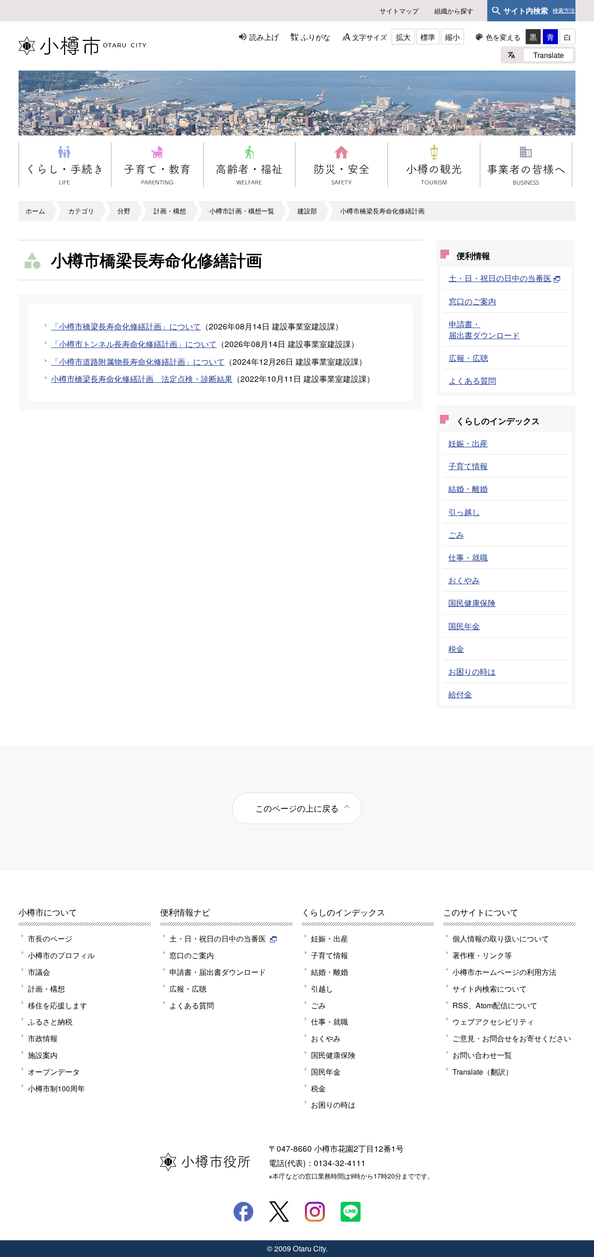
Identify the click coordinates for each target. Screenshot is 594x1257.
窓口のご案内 (472, 301)
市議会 (39, 971)
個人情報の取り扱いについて (500, 938)
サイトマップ (399, 10)
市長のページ (50, 938)
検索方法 (564, 10)
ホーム (35, 210)
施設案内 (43, 1054)
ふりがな (315, 36)
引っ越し (464, 511)
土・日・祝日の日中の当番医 (500, 278)
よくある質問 (472, 380)
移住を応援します (57, 1005)
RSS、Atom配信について (494, 1005)
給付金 (460, 694)
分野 (123, 210)
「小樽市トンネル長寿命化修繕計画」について (134, 343)
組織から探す (453, 10)
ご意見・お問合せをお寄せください (511, 1038)
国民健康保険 (472, 602)
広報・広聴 (468, 357)
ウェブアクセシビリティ (493, 1021)
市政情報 (43, 1038)
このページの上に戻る (297, 808)
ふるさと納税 (50, 1021)
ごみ (456, 534)
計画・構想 (170, 210)
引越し (322, 988)
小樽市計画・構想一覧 (241, 210)
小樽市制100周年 (56, 1088)
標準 (427, 36)
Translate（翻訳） (482, 1071)
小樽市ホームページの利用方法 (504, 971)
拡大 (403, 36)
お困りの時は (472, 671)
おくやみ (464, 580)
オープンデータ (54, 1071)
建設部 (307, 210)
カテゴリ (81, 210)
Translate (548, 54)
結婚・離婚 (468, 488)
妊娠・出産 (468, 443)
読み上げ (264, 36)
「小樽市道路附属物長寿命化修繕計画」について (138, 361)
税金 (456, 648)
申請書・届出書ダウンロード (484, 329)
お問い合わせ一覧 (482, 1054)
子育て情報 (468, 465)
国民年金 (464, 626)
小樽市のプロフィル (61, 954)
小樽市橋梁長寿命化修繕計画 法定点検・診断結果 (141, 378)
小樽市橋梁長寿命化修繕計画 (382, 210)
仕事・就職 (468, 557)
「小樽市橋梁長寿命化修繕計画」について (126, 326)
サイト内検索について (489, 988)
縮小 (452, 36)
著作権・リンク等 (482, 954)
